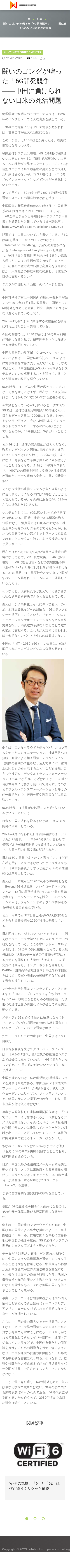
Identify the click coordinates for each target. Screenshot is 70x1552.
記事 (39, 19)
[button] (26, 1518)
